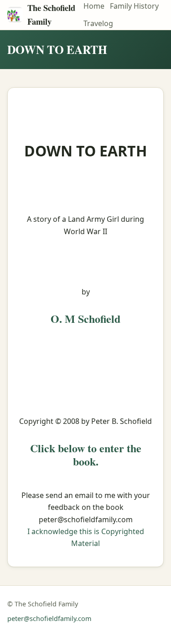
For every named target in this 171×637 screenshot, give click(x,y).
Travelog (98, 23)
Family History (134, 6)
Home (93, 6)
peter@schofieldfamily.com (49, 618)
